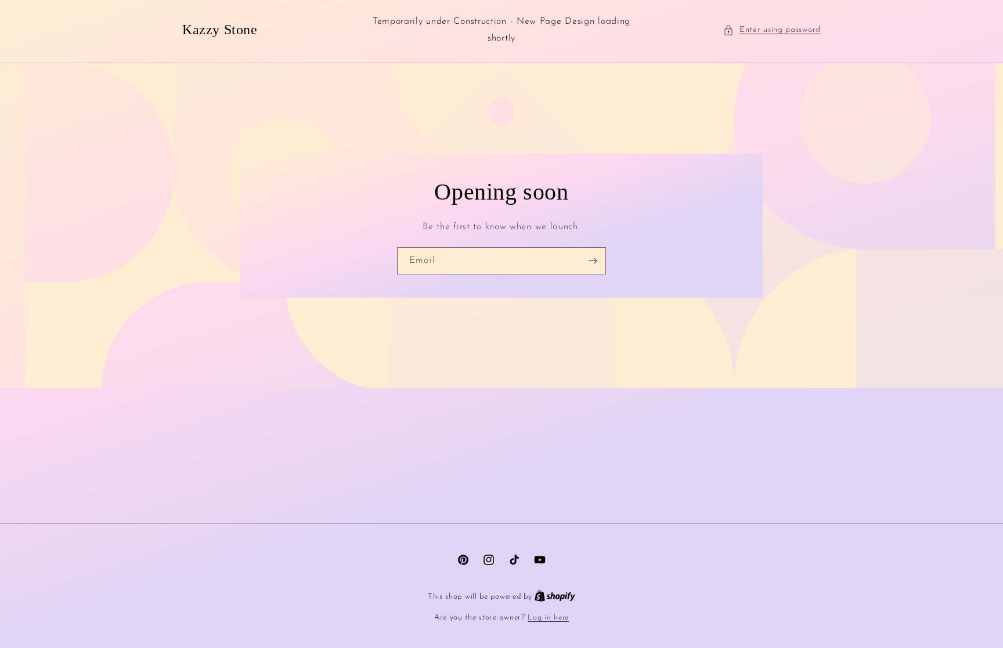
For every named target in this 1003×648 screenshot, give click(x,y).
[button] (772, 30)
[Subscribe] (592, 260)
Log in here (548, 617)
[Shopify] (555, 596)
